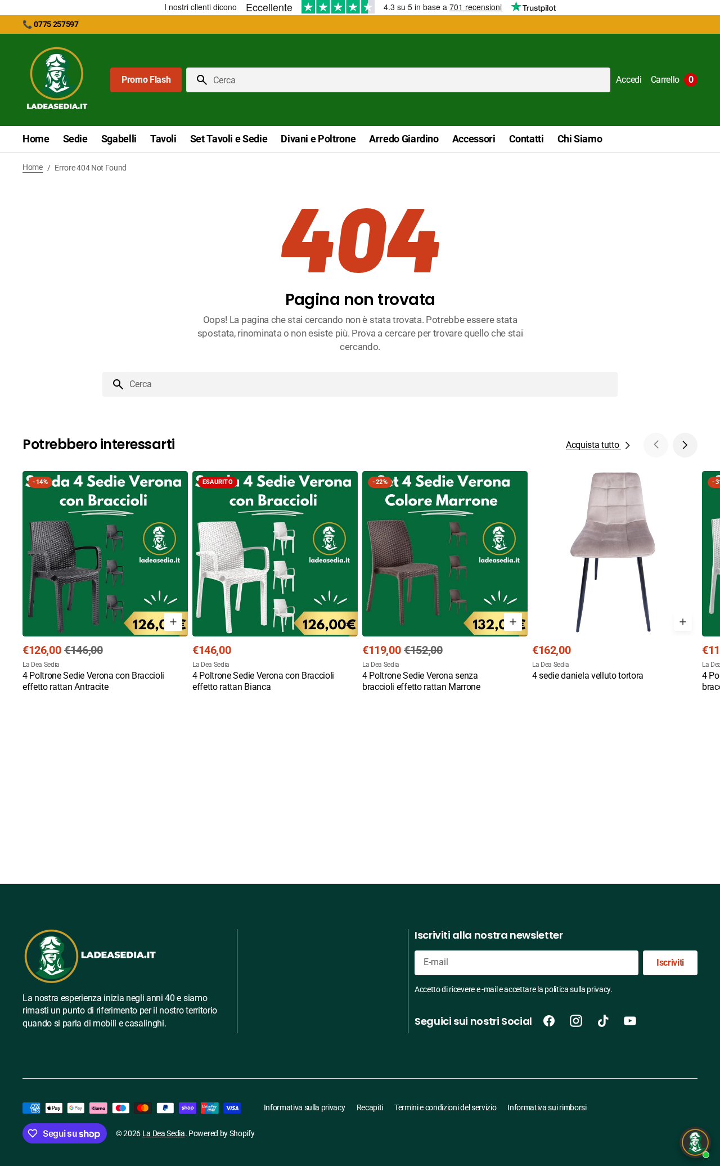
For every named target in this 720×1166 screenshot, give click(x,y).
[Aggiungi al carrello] (173, 622)
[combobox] (409, 80)
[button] (628, 80)
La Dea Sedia (163, 1133)
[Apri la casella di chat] (695, 1142)
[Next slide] (685, 445)
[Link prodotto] (105, 582)
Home (32, 167)
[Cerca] (197, 80)
